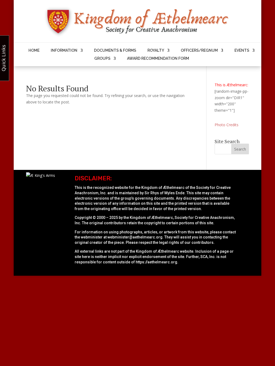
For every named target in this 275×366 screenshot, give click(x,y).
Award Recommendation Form (158, 59)
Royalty (155, 50)
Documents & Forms (115, 50)
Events (241, 50)
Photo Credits (226, 124)
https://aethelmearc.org (156, 262)
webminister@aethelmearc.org (134, 237)
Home (33, 50)
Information (64, 50)
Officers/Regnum (199, 50)
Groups (102, 59)
